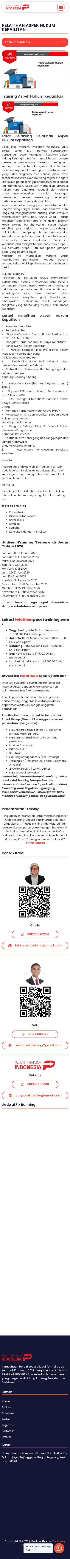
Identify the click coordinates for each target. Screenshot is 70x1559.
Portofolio (8, 1431)
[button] (60, 7)
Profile (6, 1419)
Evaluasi (7, 1437)
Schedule (8, 1413)
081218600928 (35, 843)
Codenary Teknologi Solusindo (43, 1543)
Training (7, 1407)
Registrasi (8, 1425)
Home (6, 1401)
